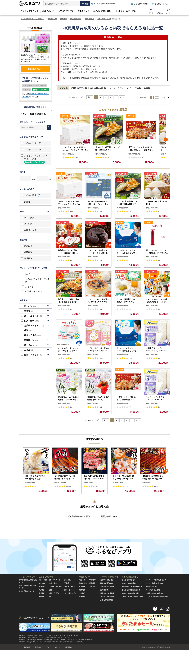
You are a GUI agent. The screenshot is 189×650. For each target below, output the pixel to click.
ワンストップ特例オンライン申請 (33, 268)
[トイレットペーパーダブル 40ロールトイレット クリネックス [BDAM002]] (98, 186)
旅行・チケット (33, 354)
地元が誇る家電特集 (107, 593)
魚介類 (41, 593)
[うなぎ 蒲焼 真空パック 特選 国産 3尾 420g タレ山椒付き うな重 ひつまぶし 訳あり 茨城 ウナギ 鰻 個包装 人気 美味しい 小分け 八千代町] (65, 461)
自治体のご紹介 (35, 69)
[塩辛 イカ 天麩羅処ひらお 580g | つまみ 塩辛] (36, 461)
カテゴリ (23, 300)
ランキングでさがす (29, 11)
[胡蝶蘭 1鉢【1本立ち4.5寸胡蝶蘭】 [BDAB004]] (69, 382)
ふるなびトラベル (161, 4)
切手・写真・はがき (104, 19)
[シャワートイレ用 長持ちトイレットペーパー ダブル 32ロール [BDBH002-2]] (157, 382)
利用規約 (38, 647)
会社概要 (27, 647)
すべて (27, 274)
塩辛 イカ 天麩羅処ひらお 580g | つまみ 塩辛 (35, 477)
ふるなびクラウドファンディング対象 (35, 158)
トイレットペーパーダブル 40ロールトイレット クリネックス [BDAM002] (98, 202)
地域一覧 (82, 580)
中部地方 (82, 593)
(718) (156, 486)
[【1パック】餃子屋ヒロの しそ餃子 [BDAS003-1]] (108, 130)
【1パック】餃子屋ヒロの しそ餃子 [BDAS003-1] (107, 148)
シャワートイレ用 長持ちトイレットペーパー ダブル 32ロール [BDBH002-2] (157, 398)
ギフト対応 (29, 217)
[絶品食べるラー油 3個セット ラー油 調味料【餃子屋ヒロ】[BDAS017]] (69, 235)
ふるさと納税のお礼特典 (154, 583)
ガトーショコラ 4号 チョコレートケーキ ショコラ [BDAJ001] (98, 251)
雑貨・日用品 (89, 19)
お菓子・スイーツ (34, 325)
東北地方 (82, 586)
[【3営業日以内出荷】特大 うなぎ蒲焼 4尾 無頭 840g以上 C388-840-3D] (153, 461)
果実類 (41, 590)
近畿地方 (82, 597)
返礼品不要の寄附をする (35, 107)
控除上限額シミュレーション (132, 586)
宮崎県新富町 (147, 482)
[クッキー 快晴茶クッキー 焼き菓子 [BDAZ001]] (128, 284)
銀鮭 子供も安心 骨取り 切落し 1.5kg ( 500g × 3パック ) (124, 477)
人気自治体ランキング (26, 591)
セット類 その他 (70, 593)
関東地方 (63, 19)
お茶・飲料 (32, 320)
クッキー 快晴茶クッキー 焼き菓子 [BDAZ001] (127, 300)
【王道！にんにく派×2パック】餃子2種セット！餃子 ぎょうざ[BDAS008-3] (140, 148)
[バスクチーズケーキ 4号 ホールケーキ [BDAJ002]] (98, 284)
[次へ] (166, 139)
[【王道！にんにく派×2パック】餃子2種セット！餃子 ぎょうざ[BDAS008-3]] (141, 130)
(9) (97, 486)
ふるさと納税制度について (131, 590)
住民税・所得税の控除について (132, 597)
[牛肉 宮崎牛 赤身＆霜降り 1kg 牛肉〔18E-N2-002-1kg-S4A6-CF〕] (94, 461)
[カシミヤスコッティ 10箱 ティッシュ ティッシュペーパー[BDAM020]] (75, 130)
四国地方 (92, 583)
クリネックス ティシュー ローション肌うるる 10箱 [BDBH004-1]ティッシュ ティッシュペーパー (127, 251)
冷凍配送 (28, 258)
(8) (130, 260)
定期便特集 (104, 590)
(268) (68, 486)
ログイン (151, 13)
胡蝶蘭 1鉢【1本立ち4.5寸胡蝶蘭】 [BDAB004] (68, 398)
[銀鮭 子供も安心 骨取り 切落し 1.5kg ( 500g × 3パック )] (124, 461)
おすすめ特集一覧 (106, 580)
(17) (101, 211)
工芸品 (29, 350)
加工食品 (31, 345)
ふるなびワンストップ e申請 (37, 280)
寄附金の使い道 (151, 586)
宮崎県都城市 (89, 482)
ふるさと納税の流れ (129, 583)
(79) (126, 486)
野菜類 (29, 311)
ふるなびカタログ (141, 4)
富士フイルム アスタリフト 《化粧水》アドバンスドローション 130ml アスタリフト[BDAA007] (156, 251)
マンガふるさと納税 (153, 590)
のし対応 (28, 224)
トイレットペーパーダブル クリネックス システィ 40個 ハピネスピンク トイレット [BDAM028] (98, 349)
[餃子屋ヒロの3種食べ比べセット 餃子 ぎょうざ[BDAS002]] (69, 284)
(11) (130, 358)
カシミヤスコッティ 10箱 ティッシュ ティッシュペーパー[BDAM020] (75, 148)
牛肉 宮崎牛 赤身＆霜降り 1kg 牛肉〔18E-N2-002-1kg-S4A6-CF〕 (94, 477)
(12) (101, 358)
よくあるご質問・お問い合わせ (104, 3)
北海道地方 (83, 583)
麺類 (28, 330)
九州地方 (92, 586)
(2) (71, 260)
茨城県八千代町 (60, 482)
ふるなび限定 (30, 195)
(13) (38, 486)
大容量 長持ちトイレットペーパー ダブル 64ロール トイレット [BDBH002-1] (156, 349)
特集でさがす (83, 11)
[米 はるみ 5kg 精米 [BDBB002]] (157, 186)
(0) (141, 158)
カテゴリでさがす (66, 11)
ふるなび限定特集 (106, 600)
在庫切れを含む (31, 230)
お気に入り (160, 13)
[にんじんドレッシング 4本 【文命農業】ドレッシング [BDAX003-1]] (157, 284)
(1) (108, 158)
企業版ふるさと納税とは (154, 593)
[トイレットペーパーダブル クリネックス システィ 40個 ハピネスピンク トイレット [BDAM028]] (98, 333)
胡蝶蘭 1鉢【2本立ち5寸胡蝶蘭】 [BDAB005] (98, 398)
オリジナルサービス (127, 11)
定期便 (27, 202)
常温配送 (28, 246)
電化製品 (42, 586)
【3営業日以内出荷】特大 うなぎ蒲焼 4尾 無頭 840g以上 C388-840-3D (153, 477)
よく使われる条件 (27, 189)
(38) (76, 158)
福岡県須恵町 (30, 482)
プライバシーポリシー (53, 647)
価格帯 (22, 172)
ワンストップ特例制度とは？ (156, 580)
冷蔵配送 (28, 252)
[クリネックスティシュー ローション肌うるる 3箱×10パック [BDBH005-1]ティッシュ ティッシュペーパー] (128, 333)
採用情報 (69, 647)
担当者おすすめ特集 (107, 586)
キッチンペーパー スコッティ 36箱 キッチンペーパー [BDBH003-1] (68, 349)
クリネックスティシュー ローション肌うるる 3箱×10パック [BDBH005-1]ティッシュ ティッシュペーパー (127, 349)
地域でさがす (48, 11)
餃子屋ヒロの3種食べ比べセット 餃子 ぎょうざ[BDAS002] (68, 300)
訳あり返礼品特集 (106, 583)
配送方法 (23, 240)
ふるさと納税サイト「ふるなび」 (32, 19)
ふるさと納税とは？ (129, 580)
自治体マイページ (33, 291)
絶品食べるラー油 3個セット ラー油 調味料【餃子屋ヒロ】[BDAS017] (68, 251)
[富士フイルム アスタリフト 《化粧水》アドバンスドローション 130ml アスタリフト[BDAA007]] (157, 235)
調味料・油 (31, 340)
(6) (159, 260)
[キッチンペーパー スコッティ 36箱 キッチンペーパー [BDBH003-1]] (69, 333)
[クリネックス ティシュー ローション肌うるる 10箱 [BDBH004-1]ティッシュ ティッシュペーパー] (128, 235)
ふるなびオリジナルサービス (31, 137)
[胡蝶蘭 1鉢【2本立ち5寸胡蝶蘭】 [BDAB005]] (98, 382)
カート (168, 13)
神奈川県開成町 (75, 19)
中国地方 (92, 580)
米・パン (30, 306)
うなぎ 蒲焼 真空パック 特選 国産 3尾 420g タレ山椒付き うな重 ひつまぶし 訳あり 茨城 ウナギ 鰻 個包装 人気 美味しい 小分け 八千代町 (65, 477)
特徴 (22, 211)
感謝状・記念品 (69, 586)
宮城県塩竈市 (118, 482)
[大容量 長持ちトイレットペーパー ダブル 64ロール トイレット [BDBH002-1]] (157, 333)
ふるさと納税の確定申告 (130, 593)
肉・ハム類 (43, 580)
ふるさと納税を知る (102, 11)
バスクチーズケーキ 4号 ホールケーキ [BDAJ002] (98, 300)
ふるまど (29, 286)
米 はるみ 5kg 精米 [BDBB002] (156, 202)
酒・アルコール (33, 315)
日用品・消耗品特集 (107, 597)
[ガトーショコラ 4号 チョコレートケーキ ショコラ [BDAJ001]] (98, 235)
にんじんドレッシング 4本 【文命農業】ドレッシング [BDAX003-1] (157, 300)
